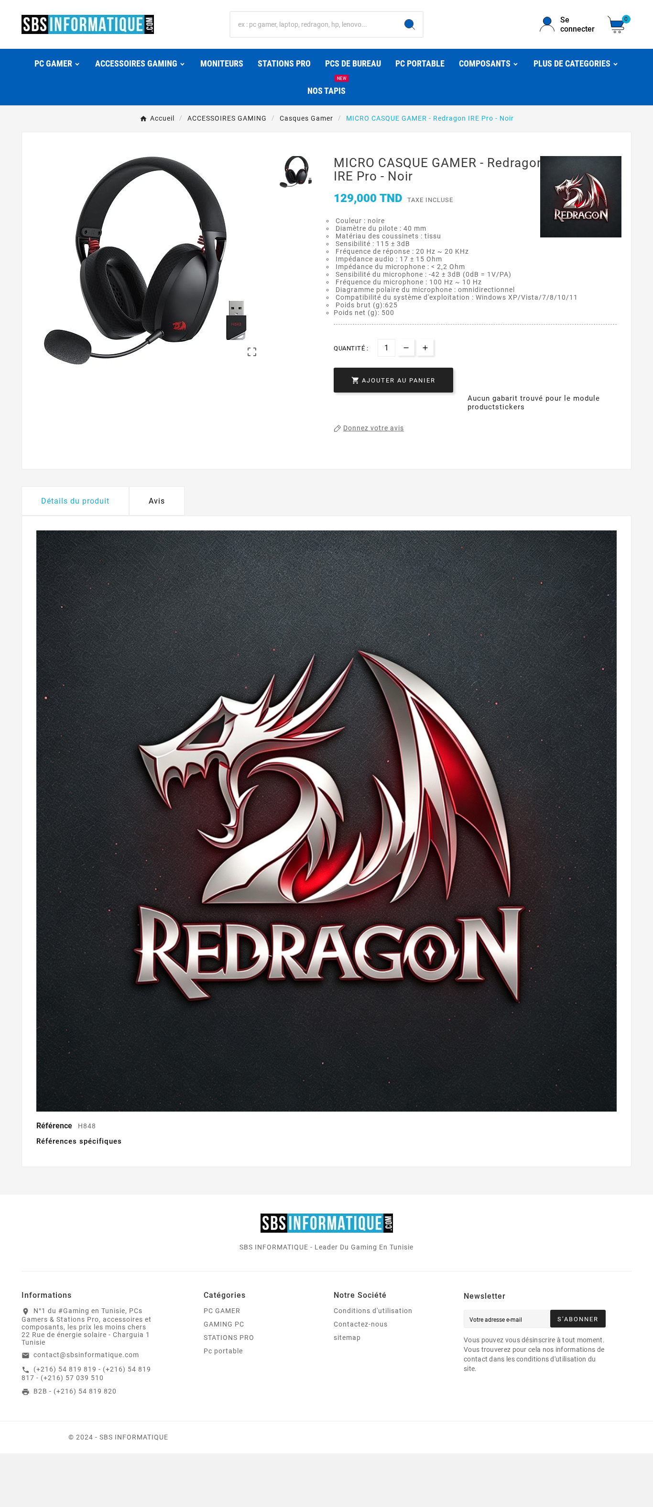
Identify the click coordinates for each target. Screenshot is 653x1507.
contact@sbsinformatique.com (86, 1355)
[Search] (409, 24)
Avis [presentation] (157, 501)
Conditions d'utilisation (373, 1311)
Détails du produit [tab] (75, 501)
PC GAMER (222, 1311)
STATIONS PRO (229, 1337)
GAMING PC (224, 1324)
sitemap (347, 1337)
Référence (55, 1125)
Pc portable (223, 1351)
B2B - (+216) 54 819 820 (75, 1391)
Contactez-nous (361, 1324)
